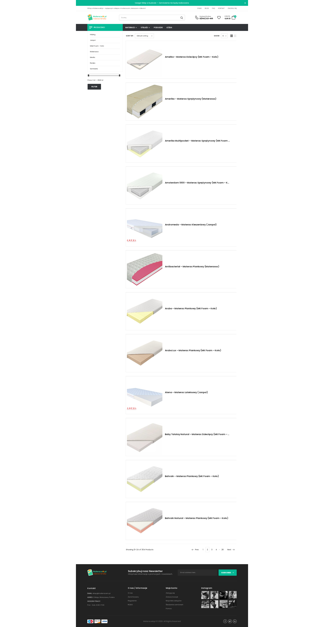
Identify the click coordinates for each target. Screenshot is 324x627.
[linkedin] (235, 621)
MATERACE (130, 27)
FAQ (213, 8)
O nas (199, 8)
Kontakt (221, 8)
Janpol (93, 40)
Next (229, 549)
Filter (94, 86)
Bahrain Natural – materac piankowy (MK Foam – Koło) (196, 518)
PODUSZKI (158, 27)
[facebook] (225, 621)
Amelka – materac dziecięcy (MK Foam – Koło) (191, 56)
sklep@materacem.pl (101, 593)
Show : (217, 36)
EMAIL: (89, 593)
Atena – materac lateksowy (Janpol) (186, 392)
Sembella (94, 69)
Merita (92, 57)
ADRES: (90, 597)
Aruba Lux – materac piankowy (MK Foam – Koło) (193, 350)
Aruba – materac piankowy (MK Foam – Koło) (191, 308)
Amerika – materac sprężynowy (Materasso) (191, 98)
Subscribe (226, 572)
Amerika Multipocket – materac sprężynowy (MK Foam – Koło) (201, 140)
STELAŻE (144, 27)
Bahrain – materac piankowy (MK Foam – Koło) (192, 476)
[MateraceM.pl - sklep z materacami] (97, 17)
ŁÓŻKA (169, 27)
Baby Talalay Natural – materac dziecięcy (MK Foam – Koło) (199, 434)
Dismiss (245, 3)
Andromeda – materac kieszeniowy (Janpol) (191, 224)
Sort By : (130, 36)
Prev (197, 549)
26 (222, 549)
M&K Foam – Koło (97, 46)
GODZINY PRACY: (94, 601)
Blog (207, 8)
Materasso (94, 51)
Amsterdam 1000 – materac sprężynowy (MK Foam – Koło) (198, 182)
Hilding (92, 34)
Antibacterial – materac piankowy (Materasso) (192, 266)
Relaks (92, 63)
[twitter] (230, 621)
